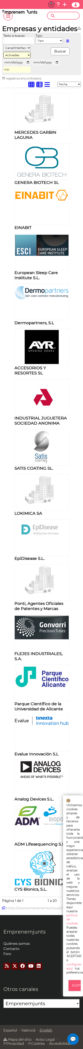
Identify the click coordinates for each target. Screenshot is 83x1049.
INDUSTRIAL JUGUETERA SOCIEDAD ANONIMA (40, 420)
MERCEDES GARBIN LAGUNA (35, 135)
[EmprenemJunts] (19, 13)
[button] (73, 1039)
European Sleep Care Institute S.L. (36, 275)
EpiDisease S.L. (29, 558)
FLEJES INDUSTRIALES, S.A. (38, 656)
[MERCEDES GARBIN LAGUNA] (41, 123)
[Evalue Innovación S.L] (42, 724)
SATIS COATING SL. (33, 468)
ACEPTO (76, 985)
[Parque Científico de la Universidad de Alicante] (42, 687)
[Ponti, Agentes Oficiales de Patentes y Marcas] (41, 594)
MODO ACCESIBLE (51, 4)
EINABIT (22, 227)
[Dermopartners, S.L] (42, 299)
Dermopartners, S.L (34, 322)
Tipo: (39, 35)
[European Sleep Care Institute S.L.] (42, 255)
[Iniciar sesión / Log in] (76, 4)
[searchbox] (67, 15)
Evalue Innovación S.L (36, 753)
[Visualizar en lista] (48, 86)
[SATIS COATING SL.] (42, 463)
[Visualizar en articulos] (40, 86)
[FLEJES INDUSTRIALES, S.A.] (42, 638)
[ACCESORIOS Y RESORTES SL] (42, 363)
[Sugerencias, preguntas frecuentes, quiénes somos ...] (58, 4)
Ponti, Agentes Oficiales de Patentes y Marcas (38, 606)
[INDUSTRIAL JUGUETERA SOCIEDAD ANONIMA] (42, 413)
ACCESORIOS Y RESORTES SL (30, 370)
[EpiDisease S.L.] (42, 537)
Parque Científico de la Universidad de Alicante (38, 706)
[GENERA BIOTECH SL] (42, 177)
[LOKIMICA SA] (41, 504)
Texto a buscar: (14, 35)
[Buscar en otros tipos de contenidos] (79, 27)
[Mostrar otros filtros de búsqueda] (67, 41)
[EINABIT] (42, 200)
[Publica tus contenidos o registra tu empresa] (64, 4)
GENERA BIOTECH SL (36, 182)
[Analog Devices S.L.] (41, 777)
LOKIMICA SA (28, 513)
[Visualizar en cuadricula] (32, 86)
